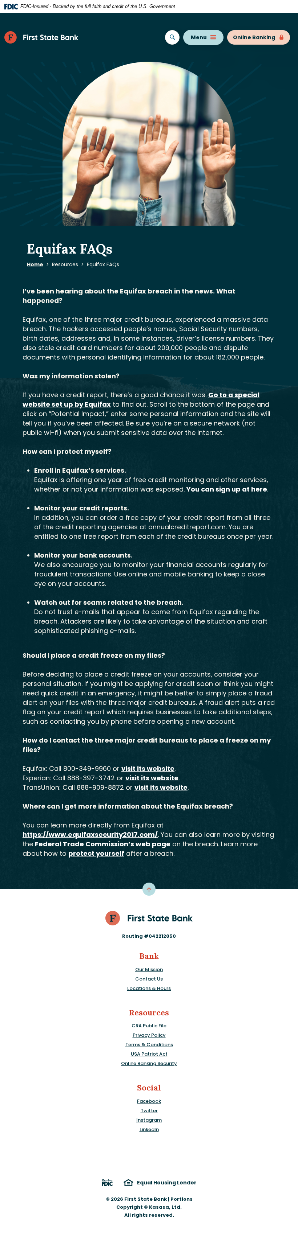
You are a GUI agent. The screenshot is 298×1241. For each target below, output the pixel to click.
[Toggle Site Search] (172, 37)
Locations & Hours (149, 988)
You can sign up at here (226, 489)
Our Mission (149, 969)
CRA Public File (149, 1025)
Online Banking (254, 37)
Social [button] (149, 1088)
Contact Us (149, 978)
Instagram (149, 1120)
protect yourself (96, 853)
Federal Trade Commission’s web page (102, 843)
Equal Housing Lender (167, 1182)
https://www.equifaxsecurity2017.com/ (90, 834)
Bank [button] (149, 956)
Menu (199, 37)
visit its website (147, 768)
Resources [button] (149, 1013)
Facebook (149, 1101)
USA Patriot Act (149, 1054)
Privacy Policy (149, 1035)
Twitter (149, 1110)
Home (35, 264)
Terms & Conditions (149, 1044)
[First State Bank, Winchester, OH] (41, 37)
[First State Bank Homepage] (149, 917)
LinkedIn (149, 1129)
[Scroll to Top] (149, 889)
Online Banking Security (149, 1063)
